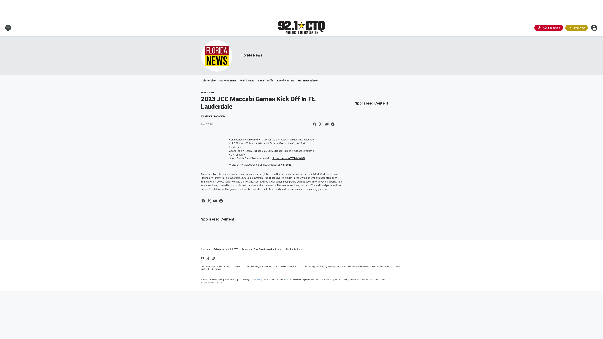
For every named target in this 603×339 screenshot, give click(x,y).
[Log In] (594, 28)
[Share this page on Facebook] (314, 124)
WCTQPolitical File (324, 279)
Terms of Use (268, 279)
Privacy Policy (230, 279)
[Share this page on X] (320, 124)
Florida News (251, 55)
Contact (205, 249)
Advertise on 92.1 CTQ (226, 249)
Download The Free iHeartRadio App (262, 249)
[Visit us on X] (208, 258)
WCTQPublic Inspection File (302, 279)
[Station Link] (301, 27)
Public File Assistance (359, 279)
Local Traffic (265, 80)
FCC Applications (377, 279)
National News (227, 80)
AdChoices (281, 279)
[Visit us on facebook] (202, 258)
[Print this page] (332, 124)
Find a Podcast (294, 249)
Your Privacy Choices (248, 279)
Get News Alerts (308, 80)
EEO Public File (341, 279)
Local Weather (285, 80)
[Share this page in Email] (326, 124)
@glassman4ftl (254, 139)
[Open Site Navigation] (8, 28)
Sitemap (204, 279)
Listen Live (209, 80)
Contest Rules (216, 279)
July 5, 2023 (284, 164)
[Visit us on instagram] (213, 258)
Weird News (247, 80)
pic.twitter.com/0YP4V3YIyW (288, 158)
